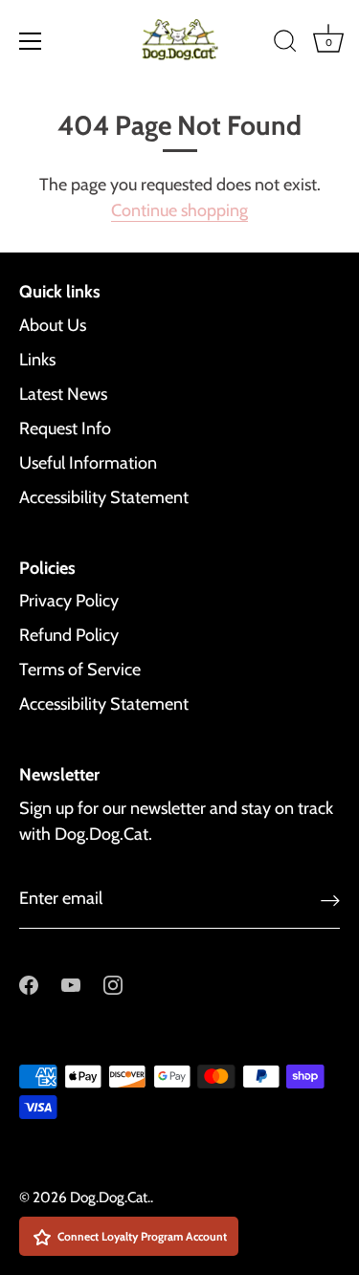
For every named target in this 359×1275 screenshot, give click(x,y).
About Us (52, 325)
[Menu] (31, 41)
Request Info (65, 428)
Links (37, 359)
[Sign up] (330, 900)
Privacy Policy (69, 600)
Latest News (63, 394)
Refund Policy (69, 635)
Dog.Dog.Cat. (110, 1197)
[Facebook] (28, 984)
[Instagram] (113, 984)
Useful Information (88, 462)
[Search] (285, 44)
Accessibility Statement (104, 497)
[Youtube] (70, 984)
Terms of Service (80, 669)
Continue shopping (179, 210)
